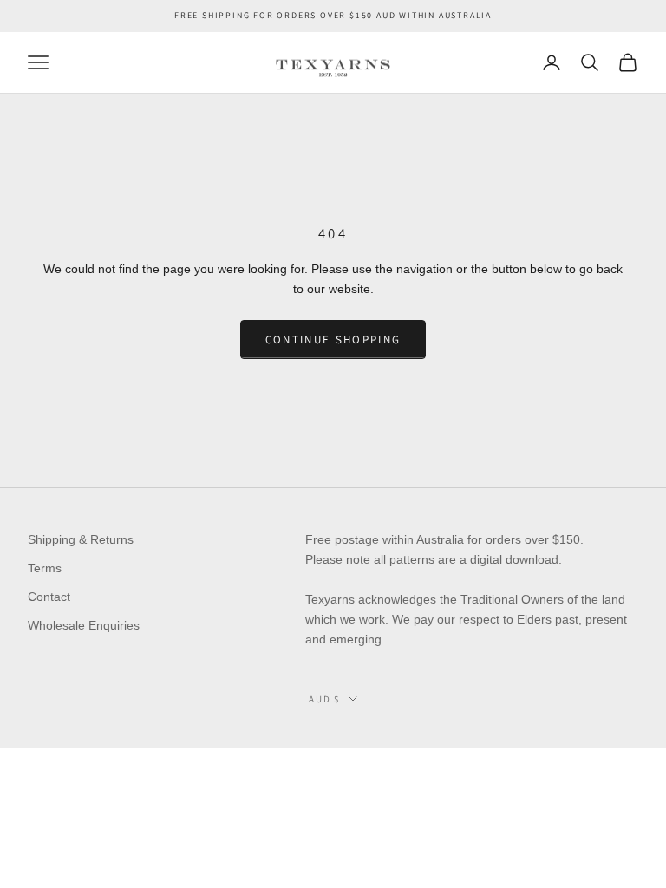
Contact (49, 597)
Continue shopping (333, 339)
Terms (45, 568)
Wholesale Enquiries (84, 625)
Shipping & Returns (81, 539)
